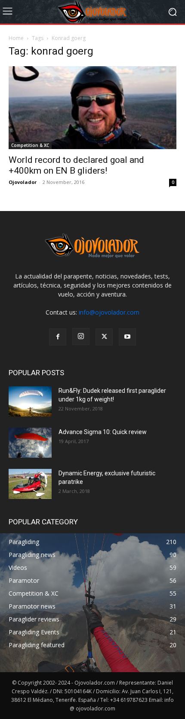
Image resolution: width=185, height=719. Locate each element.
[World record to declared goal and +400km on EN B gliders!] (92, 107)
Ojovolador (23, 182)
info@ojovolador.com (109, 312)
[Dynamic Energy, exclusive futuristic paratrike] (30, 484)
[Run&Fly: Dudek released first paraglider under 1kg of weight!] (30, 401)
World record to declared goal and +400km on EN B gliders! (76, 165)
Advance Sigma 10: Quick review (103, 431)
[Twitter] (104, 337)
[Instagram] (80, 336)
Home (16, 38)
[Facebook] (57, 337)
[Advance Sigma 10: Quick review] (30, 443)
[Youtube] (127, 337)
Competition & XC (30, 145)
